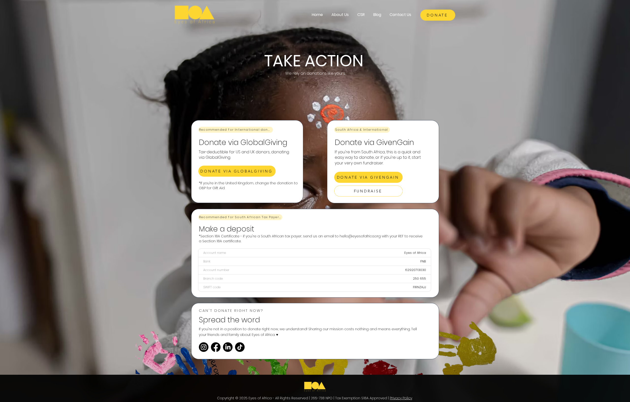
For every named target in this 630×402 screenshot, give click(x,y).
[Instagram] (203, 347)
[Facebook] (215, 347)
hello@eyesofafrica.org (360, 236)
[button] (340, 14)
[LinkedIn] (228, 347)
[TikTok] (240, 347)
